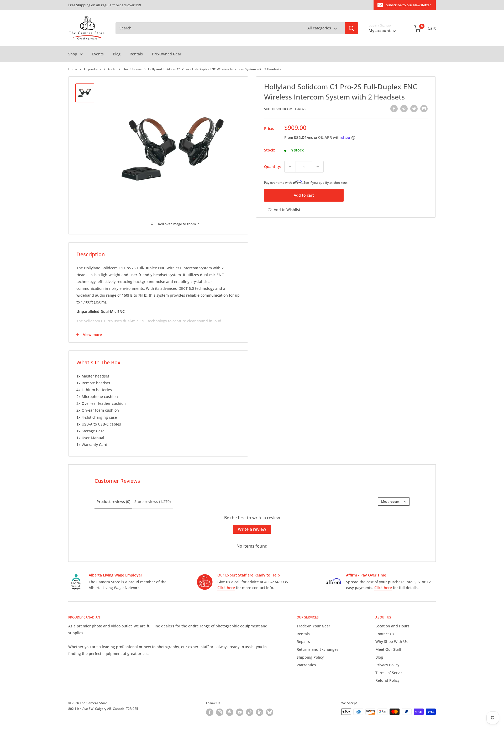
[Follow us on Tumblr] (269, 712)
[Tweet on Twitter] (414, 108)
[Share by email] (424, 108)
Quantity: (272, 166)
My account (380, 30)
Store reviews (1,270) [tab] (152, 501)
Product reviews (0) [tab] (113, 501)
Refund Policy (387, 680)
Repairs (303, 641)
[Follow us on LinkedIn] (259, 712)
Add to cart (304, 195)
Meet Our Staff (388, 649)
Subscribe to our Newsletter (408, 5)
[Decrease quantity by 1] (290, 166)
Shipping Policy (310, 657)
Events (98, 53)
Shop (72, 53)
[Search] (351, 28)
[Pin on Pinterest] (404, 108)
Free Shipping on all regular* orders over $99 (104, 5)
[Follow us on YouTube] (239, 712)
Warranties (306, 664)
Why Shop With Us (391, 641)
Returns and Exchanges (317, 649)
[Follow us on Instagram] (219, 712)
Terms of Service (390, 672)
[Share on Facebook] (394, 108)
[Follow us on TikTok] (249, 712)
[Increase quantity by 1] (317, 166)
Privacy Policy (387, 664)
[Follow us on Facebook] (209, 712)
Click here (226, 587)
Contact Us (384, 633)
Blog (116, 53)
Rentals (136, 53)
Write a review (252, 529)
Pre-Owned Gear (166, 53)
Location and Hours (392, 625)
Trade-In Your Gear (313, 625)
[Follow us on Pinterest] (229, 712)
